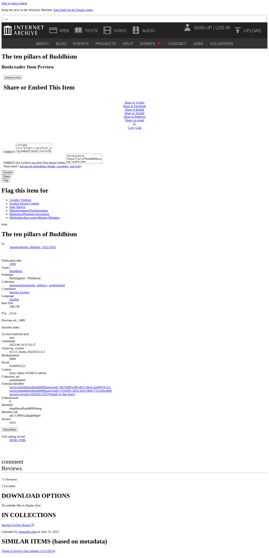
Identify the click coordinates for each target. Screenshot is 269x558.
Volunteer (221, 43)
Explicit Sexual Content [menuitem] (24, 203)
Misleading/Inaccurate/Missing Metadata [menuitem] (34, 217)
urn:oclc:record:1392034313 (27, 394)
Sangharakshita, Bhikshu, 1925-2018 (32, 247)
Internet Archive (19, 292)
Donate (147, 43)
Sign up (203, 27)
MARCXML (17, 440)
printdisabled (57, 285)
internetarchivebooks (22, 285)
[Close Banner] (6, 19)
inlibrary (42, 285)
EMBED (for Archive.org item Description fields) (34, 162)
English (14, 299)
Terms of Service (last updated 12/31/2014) (28, 551)
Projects (106, 43)
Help (128, 43)
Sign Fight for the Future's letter (73, 10)
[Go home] (25, 30)
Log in (222, 27)
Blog (61, 43)
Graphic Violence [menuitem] (20, 200)
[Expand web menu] (59, 30)
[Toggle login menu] (187, 27)
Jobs (198, 43)
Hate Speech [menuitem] (17, 207)
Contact (177, 43)
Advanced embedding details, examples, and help (50, 166)
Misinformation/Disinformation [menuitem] (28, 210)
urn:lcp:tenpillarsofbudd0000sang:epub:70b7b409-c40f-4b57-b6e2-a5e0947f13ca (60, 387)
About (42, 43)
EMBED (9, 152)
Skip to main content (14, 3)
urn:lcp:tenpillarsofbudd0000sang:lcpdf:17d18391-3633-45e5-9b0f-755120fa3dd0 (60, 390)
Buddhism (15, 271)
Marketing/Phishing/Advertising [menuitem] (29, 214)
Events (81, 43)
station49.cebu (28, 531)
